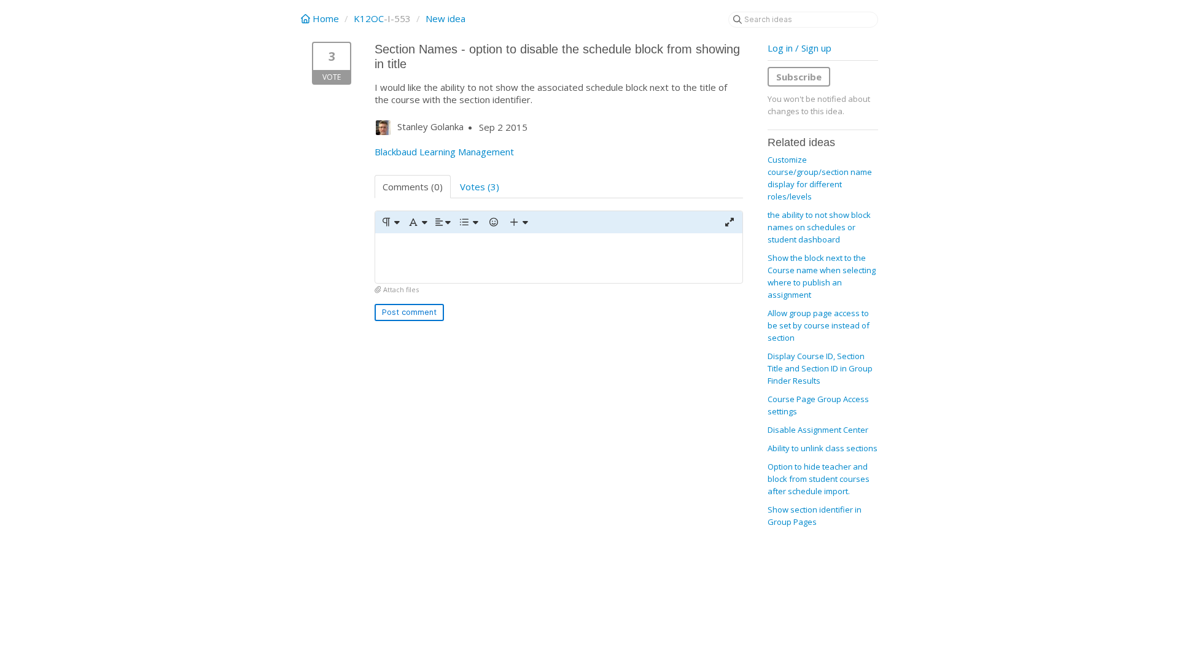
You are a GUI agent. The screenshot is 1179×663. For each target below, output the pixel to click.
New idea (445, 18)
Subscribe (799, 77)
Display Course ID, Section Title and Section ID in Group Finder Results (820, 368)
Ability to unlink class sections (822, 448)
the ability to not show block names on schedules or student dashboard (819, 227)
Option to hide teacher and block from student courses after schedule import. (819, 479)
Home (325, 18)
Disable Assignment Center (818, 429)
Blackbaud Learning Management (444, 151)
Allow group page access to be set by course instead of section (819, 325)
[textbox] (559, 258)
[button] (390, 222)
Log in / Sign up (799, 48)
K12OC (369, 18)
